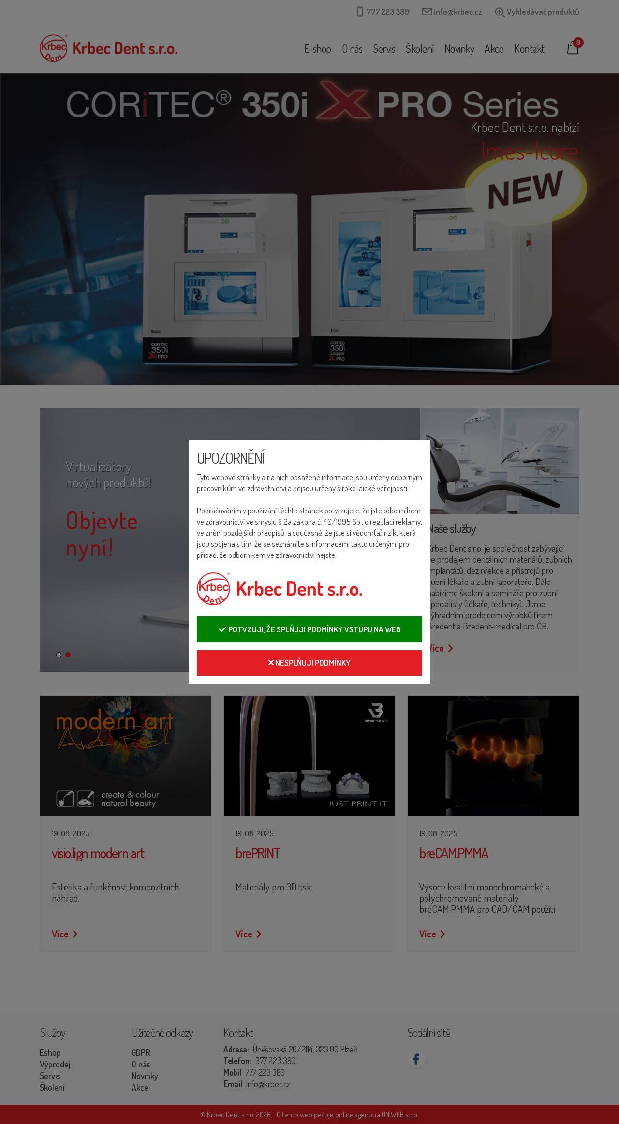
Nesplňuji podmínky (312, 662)
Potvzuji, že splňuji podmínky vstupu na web (313, 629)
